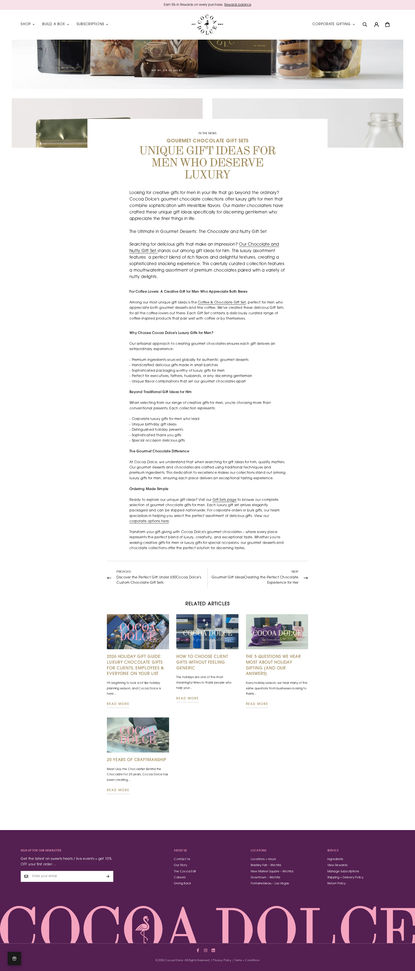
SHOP (26, 24)
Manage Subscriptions (343, 871)
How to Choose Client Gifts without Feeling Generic (202, 662)
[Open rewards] (14, 958)
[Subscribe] (108, 876)
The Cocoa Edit (185, 871)
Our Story (180, 865)
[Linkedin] (213, 950)
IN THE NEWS (207, 133)
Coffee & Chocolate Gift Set (222, 302)
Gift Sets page (225, 500)
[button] (387, 24)
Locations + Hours (263, 859)
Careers (180, 877)
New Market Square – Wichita (272, 871)
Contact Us (182, 859)
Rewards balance (237, 4)
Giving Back (182, 883)
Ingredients (335, 859)
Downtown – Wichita (265, 877)
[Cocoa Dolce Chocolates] (207, 24)
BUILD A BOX (53, 24)
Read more (118, 704)
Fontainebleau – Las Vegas (270, 883)
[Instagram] (206, 950)
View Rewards (337, 865)
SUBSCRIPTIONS (90, 24)
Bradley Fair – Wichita (266, 865)
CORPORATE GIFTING (331, 24)
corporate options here (149, 521)
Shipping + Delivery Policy (345, 877)
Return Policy (336, 883)
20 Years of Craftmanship (136, 760)
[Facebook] (198, 950)
